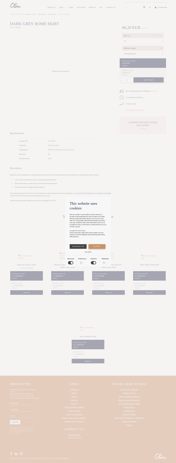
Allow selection (78, 246)
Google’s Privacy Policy (77, 230)
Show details (88, 252)
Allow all (97, 246)
